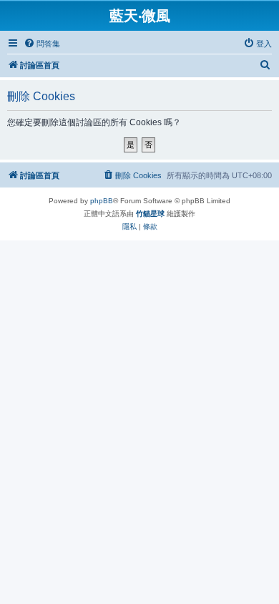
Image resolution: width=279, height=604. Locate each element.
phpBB (101, 201)
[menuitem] (42, 43)
